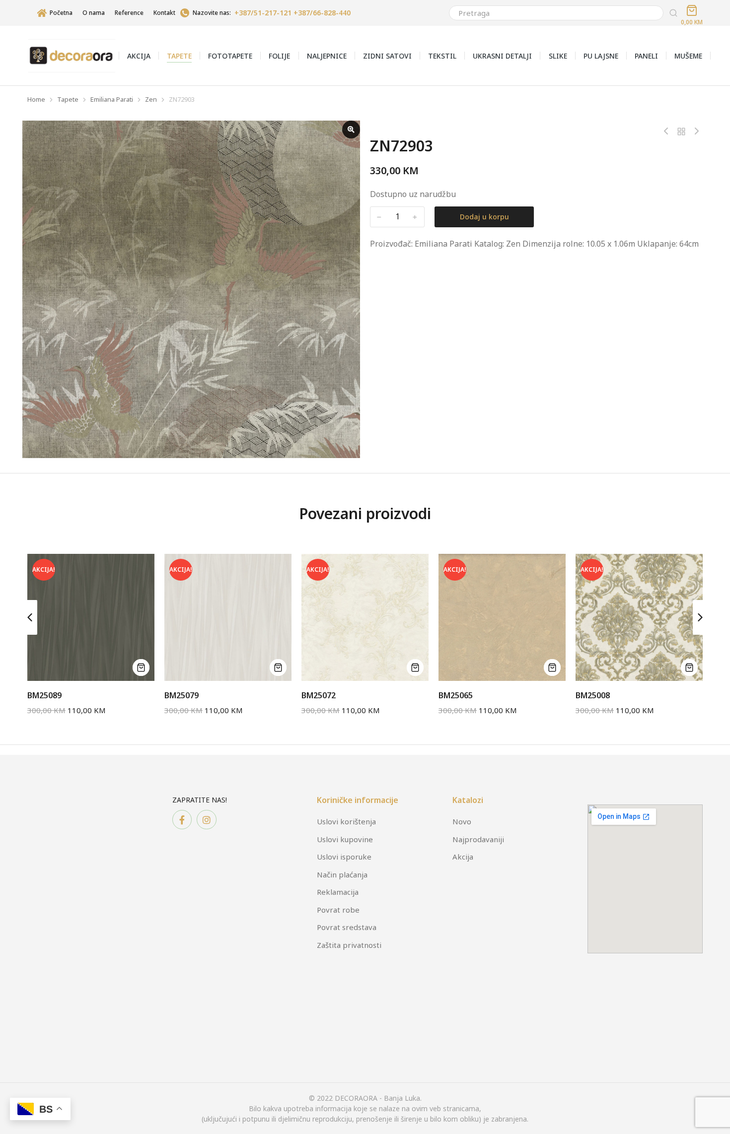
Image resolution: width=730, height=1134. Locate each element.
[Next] (694, 131)
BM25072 (318, 695)
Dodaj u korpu (484, 216)
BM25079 (181, 695)
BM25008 (593, 695)
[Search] (673, 12)
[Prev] (668, 131)
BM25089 (44, 695)
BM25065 (455, 695)
